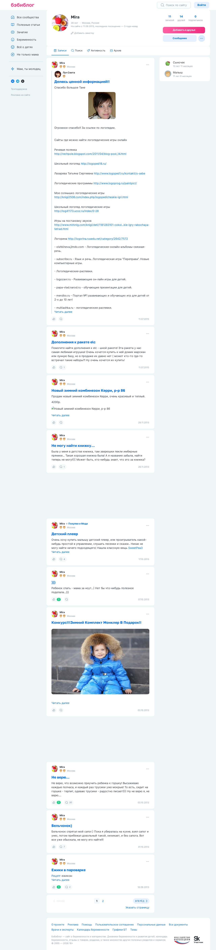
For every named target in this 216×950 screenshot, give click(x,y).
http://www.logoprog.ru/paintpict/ (115, 183)
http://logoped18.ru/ (93, 163)
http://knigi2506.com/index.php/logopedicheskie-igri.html (91, 197)
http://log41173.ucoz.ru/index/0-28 (76, 211)
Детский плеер (64, 534)
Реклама (73, 924)
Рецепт (56, 875)
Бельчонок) (61, 825)
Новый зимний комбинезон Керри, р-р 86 (88, 390)
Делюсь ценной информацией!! (82, 81)
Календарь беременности (93, 929)
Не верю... (60, 777)
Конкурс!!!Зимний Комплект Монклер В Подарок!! (96, 622)
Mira (62, 62)
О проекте (57, 924)
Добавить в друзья (184, 29)
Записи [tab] (62, 50)
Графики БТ (120, 929)
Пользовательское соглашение (114, 924)
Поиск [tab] (79, 50)
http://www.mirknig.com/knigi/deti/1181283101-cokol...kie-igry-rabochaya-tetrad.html (101, 227)
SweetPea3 (135, 548)
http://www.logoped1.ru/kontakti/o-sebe (119, 173)
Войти (201, 5)
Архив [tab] (117, 50)
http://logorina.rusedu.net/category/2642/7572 (98, 238)
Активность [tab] (98, 50)
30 (70, 802)
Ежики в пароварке (68, 870)
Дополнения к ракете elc (73, 342)
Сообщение (180, 38)
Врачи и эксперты (62, 929)
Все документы (178, 924)
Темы (133, 929)
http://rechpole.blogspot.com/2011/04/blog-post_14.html (90, 153)
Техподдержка (19, 89)
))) (53, 582)
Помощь (87, 924)
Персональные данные (151, 924)
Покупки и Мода (78, 523)
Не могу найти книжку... (73, 445)
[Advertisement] (184, 137)
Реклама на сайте (20, 95)
